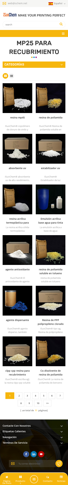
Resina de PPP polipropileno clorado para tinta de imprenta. (51, 322)
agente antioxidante (17, 269)
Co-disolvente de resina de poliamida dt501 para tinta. (50, 373)
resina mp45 (17, 117)
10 (38, 403)
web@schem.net (17, 3)
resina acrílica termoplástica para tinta (17, 221)
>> (47, 403)
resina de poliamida (50, 117)
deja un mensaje (34, 479)
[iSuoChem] (34, 14)
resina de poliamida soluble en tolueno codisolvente (50, 271)
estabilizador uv (50, 168)
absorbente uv (17, 168)
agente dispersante (17, 320)
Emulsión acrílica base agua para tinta (50, 220)
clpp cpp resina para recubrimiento (17, 372)
